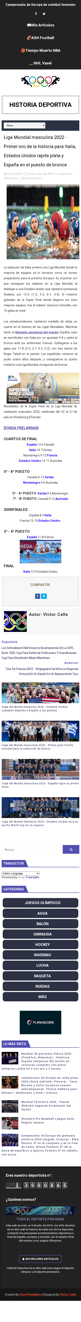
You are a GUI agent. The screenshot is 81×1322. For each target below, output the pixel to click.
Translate (32, 877)
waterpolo (65, 173)
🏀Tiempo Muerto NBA (40, 50)
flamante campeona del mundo (37, 332)
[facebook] (36, 14)
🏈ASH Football (40, 38)
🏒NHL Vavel (40, 63)
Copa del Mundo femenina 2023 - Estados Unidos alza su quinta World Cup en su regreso (40, 823)
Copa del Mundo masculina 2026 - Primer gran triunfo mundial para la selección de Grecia (37, 747)
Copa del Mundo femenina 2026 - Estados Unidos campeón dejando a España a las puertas (35, 708)
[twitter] (44, 14)
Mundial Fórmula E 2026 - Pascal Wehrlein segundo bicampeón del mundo (46, 1105)
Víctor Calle (68, 1294)
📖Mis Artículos (40, 25)
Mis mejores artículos (41, 1258)
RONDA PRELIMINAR (21, 428)
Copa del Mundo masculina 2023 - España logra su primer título (40, 785)
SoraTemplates (30, 1294)
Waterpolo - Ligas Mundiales (23, 178)
